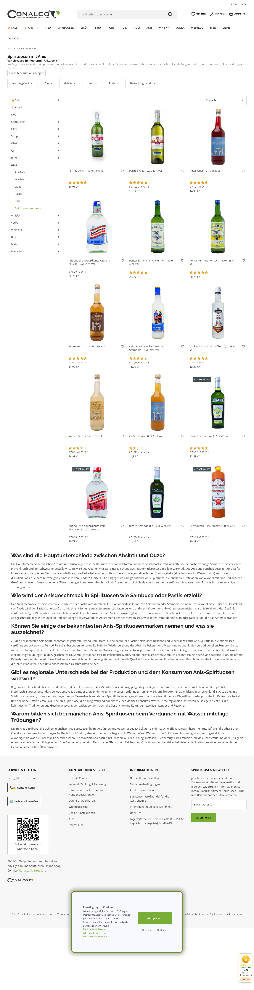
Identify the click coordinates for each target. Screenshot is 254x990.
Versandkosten (64, 914)
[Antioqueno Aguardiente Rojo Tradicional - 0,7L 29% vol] (97, 492)
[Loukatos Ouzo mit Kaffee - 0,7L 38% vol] (218, 312)
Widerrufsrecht (78, 806)
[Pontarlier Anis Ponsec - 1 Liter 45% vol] (218, 226)
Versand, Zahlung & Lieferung (87, 784)
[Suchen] (170, 14)
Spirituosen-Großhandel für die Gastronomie (149, 799)
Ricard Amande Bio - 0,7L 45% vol (150, 526)
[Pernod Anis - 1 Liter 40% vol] (97, 137)
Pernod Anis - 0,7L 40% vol (145, 170)
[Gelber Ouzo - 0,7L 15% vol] (157, 402)
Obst (14, 143)
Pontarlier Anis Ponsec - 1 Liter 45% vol (212, 262)
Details (218, 425)
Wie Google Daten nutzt (96, 933)
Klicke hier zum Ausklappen (26, 73)
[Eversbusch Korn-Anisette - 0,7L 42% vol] (218, 492)
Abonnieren (203, 817)
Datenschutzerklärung (83, 800)
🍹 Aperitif (17, 107)
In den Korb (97, 160)
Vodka (15, 222)
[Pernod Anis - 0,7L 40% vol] (157, 137)
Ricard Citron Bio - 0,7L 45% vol (209, 436)
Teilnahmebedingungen (145, 784)
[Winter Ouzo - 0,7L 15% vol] (97, 402)
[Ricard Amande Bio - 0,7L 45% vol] (157, 492)
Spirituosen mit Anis (28, 208)
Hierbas (20, 179)
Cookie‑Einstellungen (82, 813)
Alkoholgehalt (20, 83)
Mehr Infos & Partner (94, 929)
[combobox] (120, 14)
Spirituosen (18, 121)
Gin (13, 150)
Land (90, 83)
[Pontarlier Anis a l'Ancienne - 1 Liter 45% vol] (157, 226)
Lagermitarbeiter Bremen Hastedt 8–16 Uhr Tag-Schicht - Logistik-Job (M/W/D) (157, 821)
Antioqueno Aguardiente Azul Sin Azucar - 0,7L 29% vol (89, 262)
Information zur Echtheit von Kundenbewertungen (87, 792)
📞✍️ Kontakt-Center (23, 787)
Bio (47, 83)
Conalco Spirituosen (32, 870)
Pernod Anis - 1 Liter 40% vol (86, 170)
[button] (58, 100)
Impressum (76, 825)
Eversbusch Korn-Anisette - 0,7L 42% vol (212, 527)
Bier (13, 237)
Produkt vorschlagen (142, 790)
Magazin (16, 251)
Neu (13, 114)
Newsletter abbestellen (144, 778)
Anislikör (20, 172)
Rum (14, 158)
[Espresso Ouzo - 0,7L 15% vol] (97, 312)
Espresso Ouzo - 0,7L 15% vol (87, 346)
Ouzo (18, 186)
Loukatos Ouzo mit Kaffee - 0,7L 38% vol (212, 348)
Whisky (15, 215)
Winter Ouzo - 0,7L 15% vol (85, 436)
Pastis (18, 193)
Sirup (14, 136)
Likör (14, 129)
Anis (14, 165)
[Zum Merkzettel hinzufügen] (122, 171)
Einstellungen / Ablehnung (155, 930)
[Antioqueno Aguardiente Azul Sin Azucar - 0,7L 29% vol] (97, 226)
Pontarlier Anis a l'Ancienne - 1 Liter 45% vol (151, 262)
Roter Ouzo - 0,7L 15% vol (205, 170)
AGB (71, 819)
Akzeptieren (155, 918)
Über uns (136, 813)
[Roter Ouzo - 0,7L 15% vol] (218, 137)
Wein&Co (16, 230)
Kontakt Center (78, 778)
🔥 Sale (15, 100)
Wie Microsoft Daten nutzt (97, 936)
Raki (17, 201)
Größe (68, 83)
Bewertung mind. (141, 83)
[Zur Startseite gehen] (33, 14)
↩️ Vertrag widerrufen (24, 801)
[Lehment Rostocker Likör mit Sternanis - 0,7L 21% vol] (157, 312)
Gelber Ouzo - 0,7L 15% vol (146, 436)
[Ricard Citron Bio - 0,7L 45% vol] (218, 402)
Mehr (14, 244)
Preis (112, 83)
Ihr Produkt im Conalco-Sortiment (151, 806)
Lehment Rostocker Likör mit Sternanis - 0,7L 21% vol (147, 348)
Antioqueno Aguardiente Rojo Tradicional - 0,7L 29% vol (87, 527)
